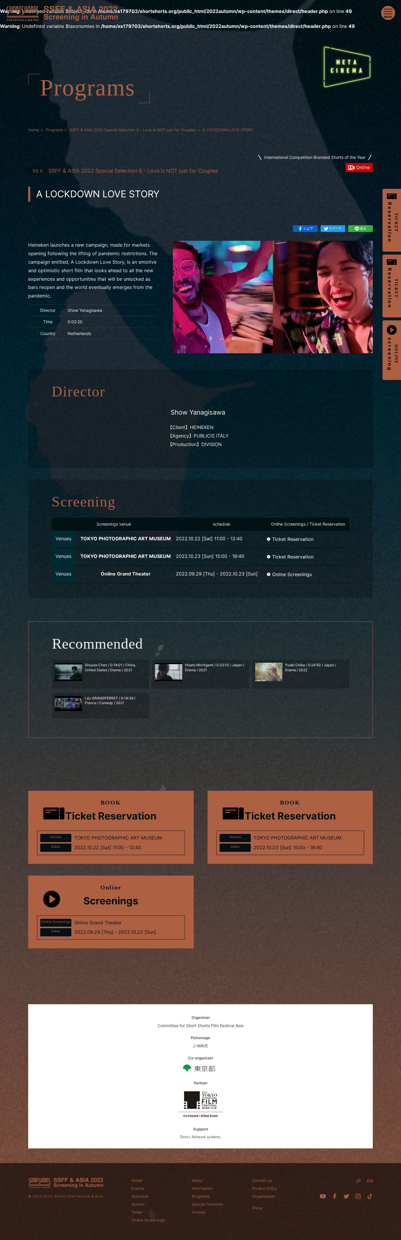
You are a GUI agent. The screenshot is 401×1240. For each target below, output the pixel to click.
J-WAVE (200, 1045)
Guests (138, 1204)
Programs (200, 1196)
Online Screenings (292, 574)
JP (358, 1181)
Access (198, 1212)
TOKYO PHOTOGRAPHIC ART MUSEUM (125, 538)
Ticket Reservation (293, 539)
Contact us (262, 1180)
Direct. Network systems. (200, 1137)
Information (202, 1188)
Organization (263, 1196)
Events (138, 1188)
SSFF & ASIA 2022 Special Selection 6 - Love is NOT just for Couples (125, 171)
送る (363, 228)
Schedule (140, 1196)
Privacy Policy (264, 1188)
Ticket (137, 1212)
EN (370, 1181)
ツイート (335, 228)
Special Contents (207, 1204)
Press (257, 1208)
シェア (308, 228)
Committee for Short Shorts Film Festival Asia (200, 1025)
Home (137, 1180)
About (197, 1180)
